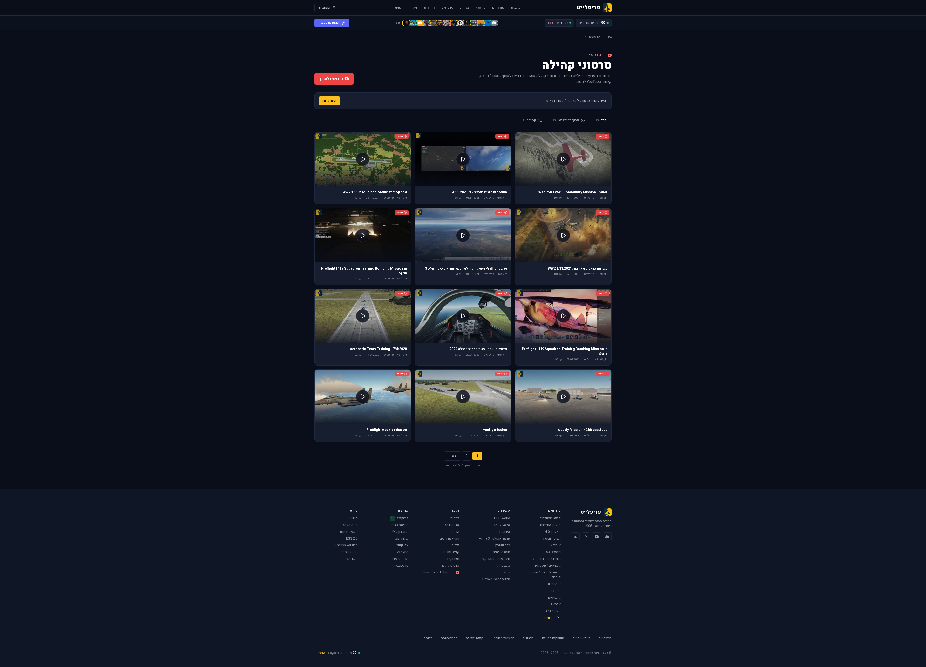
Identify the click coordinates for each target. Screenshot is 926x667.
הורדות (429, 7)
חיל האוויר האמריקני (496, 558)
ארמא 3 (555, 604)
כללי (507, 572)
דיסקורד (399, 518)
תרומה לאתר (399, 558)
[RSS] (586, 536)
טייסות (480, 7)
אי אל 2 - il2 (502, 525)
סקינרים (555, 590)
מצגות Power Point (496, 579)
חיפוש (400, 7)
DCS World (553, 552)
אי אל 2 (555, 545)
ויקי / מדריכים (449, 538)
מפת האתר (350, 525)
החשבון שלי (400, 531)
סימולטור (605, 638)
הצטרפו (319, 652)
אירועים (504, 531)
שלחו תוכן (401, 538)
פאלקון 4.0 (553, 531)
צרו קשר (402, 545)
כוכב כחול (503, 565)
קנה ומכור (554, 583)
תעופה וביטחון (551, 538)
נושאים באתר (348, 531)
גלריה (464, 7)
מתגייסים (554, 597)
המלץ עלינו (400, 552)
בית (609, 36)
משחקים (453, 558)
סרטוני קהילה (450, 565)
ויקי (414, 7)
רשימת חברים (399, 525)
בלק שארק (502, 545)
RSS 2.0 (352, 538)
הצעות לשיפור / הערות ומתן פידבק (541, 575)
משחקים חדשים (553, 638)
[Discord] (607, 536)
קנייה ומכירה (450, 552)
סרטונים (447, 7)
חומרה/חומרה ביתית (547, 558)
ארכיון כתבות (450, 525)
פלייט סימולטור (550, 518)
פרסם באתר (400, 565)
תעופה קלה (553, 610)
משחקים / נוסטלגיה (547, 565)
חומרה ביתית (501, 552)
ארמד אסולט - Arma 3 (494, 538)
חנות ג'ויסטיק (349, 552)
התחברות (329, 100)
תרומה (428, 638)
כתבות (515, 7)
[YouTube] (596, 536)
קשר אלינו (350, 558)
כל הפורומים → (550, 617)
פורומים (498, 7)
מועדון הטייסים (550, 525)
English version (346, 545)
